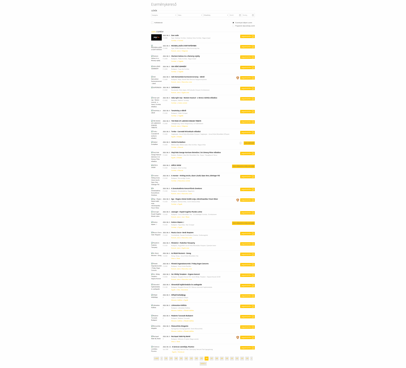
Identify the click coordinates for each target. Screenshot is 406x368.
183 (191, 358)
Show (173, 258)
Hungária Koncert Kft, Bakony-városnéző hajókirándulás (195, 287)
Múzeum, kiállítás (176, 300)
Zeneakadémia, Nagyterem (186, 191)
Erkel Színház (182, 168)
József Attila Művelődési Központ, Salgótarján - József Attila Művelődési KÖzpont (204, 134)
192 (237, 358)
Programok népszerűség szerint (245, 26)
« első (156, 358)
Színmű (180, 40)
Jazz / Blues (185, 217)
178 (166, 358)
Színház (173, 40)
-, (172, 349)
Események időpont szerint (243, 22)
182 (186, 358)
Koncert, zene (175, 51)
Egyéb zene (185, 92)
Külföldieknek (158, 22)
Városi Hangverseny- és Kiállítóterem (191, 123)
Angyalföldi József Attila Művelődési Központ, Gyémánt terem (197, 245)
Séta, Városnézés (182, 290)
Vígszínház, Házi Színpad (186, 225)
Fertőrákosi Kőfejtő (182, 297)
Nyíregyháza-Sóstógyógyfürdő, (181, 328)
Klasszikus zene (187, 82)
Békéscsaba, (175, 145)
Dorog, (173, 256)
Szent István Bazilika (184, 266)
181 (181, 358)
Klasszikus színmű (184, 181)
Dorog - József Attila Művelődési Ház (187, 256)
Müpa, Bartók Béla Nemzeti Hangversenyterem (192, 79)
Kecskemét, (175, 90)
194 (247, 358)
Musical (180, 147)
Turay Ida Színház (183, 69)
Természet (181, 352)
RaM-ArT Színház (183, 100)
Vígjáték (180, 61)
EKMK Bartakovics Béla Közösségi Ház (187, 48)
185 (201, 358)
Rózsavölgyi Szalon (184, 178)
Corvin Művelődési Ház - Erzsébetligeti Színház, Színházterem (197, 214)
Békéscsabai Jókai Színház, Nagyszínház (193, 145)
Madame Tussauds (184, 318)
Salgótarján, (175, 134)
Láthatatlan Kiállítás (184, 308)
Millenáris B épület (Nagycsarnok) (188, 339)
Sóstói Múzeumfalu (196, 328)
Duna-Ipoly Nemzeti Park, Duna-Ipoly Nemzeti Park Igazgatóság (193, 349)
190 (227, 358)
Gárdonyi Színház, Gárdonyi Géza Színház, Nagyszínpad (192, 38)
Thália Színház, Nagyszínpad (187, 59)
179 (171, 358)
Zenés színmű (182, 103)
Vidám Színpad (182, 113)
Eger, (173, 38)
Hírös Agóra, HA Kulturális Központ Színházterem (194, 90)
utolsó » (203, 364)
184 (196, 358)
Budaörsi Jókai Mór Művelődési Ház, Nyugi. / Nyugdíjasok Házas (197, 155)
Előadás (179, 137)
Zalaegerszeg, (175, 123)
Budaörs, (174, 155)
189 (222, 358)
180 (176, 358)
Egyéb (173, 137)
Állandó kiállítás (189, 310)
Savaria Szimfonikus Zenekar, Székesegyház (194, 235)
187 (212, 358)
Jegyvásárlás (246, 36)
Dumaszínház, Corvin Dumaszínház (189, 201)
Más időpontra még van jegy (243, 166)
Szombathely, (175, 235)
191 (232, 358)
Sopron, (173, 297)
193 (242, 358)
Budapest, (174, 59)
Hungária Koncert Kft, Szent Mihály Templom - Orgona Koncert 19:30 (199, 277)
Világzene (185, 51)
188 (217, 358)
